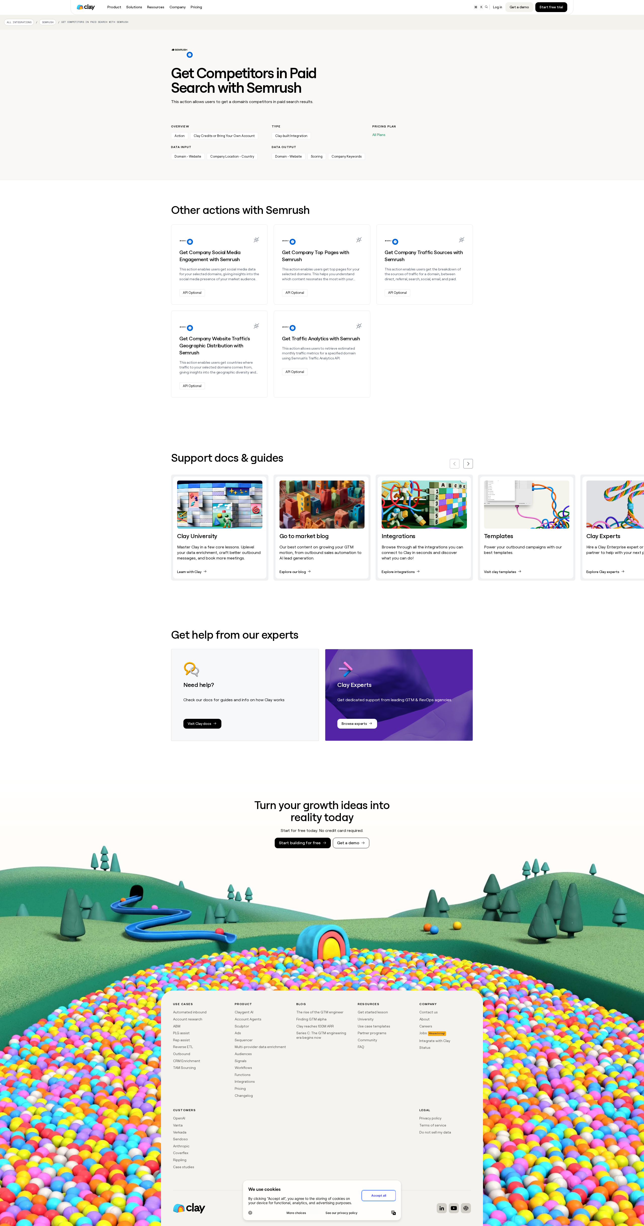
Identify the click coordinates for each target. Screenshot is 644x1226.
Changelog (244, 1096)
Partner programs (372, 1033)
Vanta (178, 1125)
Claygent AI (244, 1012)
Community (367, 1040)
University (366, 1019)
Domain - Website (188, 156)
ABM (176, 1026)
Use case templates (374, 1026)
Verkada (179, 1132)
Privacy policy (430, 1118)
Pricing (240, 1089)
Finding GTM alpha (311, 1019)
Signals (241, 1061)
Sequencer (244, 1040)
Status (424, 1048)
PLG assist (181, 1033)
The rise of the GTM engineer (319, 1012)
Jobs (423, 1033)
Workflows (243, 1068)
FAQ (361, 1047)
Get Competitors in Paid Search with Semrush (94, 22)
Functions (243, 1075)
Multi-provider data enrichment (260, 1047)
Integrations (245, 1081)
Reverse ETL (183, 1047)
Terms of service (432, 1125)
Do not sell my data (435, 1132)
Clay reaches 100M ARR (315, 1026)
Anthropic (181, 1146)
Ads (238, 1033)
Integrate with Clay (434, 1041)
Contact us (428, 1012)
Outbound (181, 1054)
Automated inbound (190, 1012)
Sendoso (180, 1139)
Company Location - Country (232, 156)
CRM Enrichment (186, 1061)
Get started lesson (373, 1012)
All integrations (19, 22)
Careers (425, 1026)
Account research (187, 1019)
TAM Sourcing (184, 1068)
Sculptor (242, 1026)
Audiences (243, 1054)
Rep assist (181, 1040)
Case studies (183, 1167)
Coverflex (180, 1153)
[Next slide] (468, 463)
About (424, 1019)
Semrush (48, 22)
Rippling (179, 1160)
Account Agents (248, 1019)
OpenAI (179, 1118)
